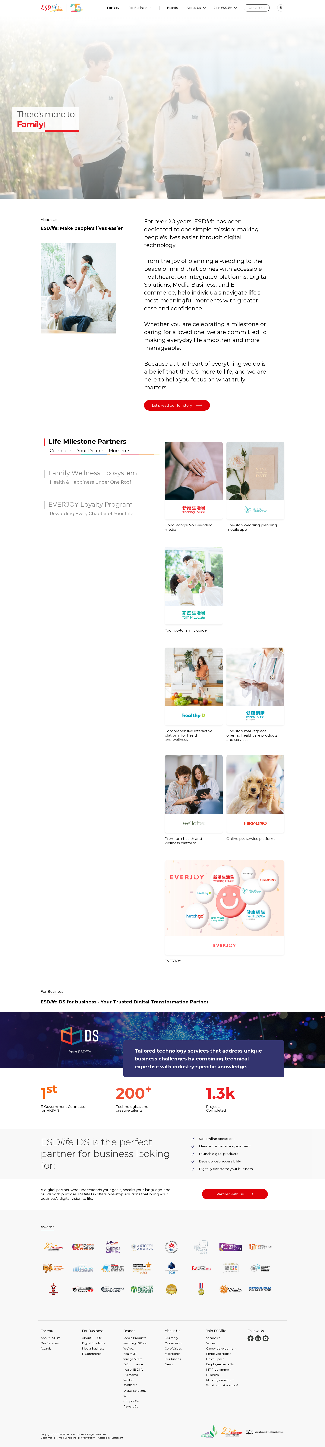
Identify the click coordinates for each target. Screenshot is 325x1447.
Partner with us (230, 1194)
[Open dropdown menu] (151, 8)
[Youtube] (266, 1338)
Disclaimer (46, 1437)
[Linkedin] (258, 1338)
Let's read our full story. (172, 405)
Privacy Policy (87, 1437)
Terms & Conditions (65, 1437)
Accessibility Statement (110, 1437)
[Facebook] (251, 1338)
